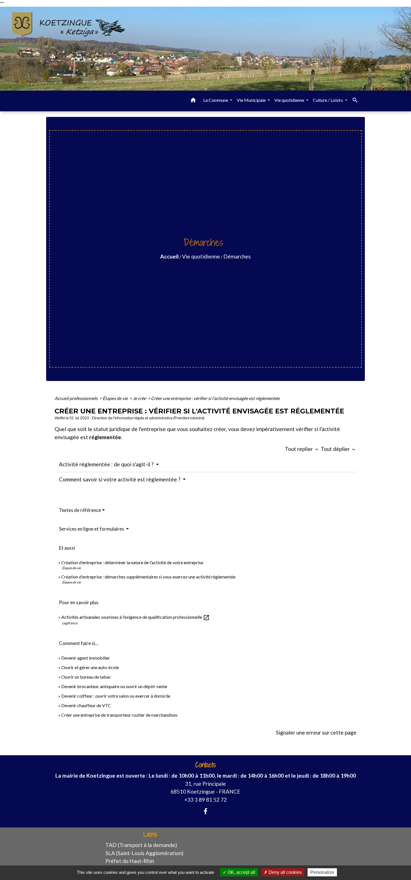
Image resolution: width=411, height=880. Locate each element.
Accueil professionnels (76, 398)
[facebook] (205, 811)
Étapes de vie (116, 398)
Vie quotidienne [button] (289, 100)
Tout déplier (338, 449)
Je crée (140, 398)
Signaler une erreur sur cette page (316, 732)
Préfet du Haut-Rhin (129, 861)
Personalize (322, 872)
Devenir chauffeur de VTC (86, 705)
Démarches (237, 256)
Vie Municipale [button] (251, 100)
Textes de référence (80, 510)
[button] (193, 101)
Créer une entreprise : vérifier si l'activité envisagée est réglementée (215, 398)
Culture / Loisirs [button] (328, 100)
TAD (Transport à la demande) (141, 845)
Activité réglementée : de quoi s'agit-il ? (107, 464)
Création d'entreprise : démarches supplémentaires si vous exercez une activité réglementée (148, 576)
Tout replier (302, 449)
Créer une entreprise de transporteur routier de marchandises (119, 714)
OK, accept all (240, 872)
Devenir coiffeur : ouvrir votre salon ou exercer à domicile (115, 695)
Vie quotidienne (201, 256)
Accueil (169, 256)
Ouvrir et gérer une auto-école (90, 667)
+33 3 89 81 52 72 (205, 799)
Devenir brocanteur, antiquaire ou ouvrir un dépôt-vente (114, 686)
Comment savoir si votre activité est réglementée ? (120, 479)
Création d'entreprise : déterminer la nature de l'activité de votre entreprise (132, 562)
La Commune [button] (216, 100)
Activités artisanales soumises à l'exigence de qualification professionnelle (135, 617)
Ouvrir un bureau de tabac (86, 676)
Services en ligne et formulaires (92, 529)
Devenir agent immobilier (85, 657)
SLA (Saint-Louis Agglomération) (144, 853)
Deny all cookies (285, 872)
